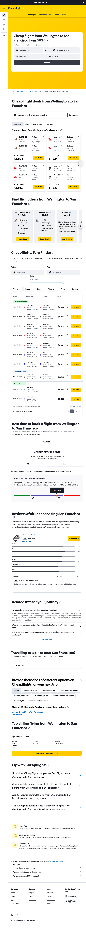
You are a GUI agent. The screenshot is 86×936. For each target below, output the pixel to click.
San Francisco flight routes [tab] (38, 701)
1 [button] (71, 411)
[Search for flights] (4, 15)
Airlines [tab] (16, 690)
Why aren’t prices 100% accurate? (26, 876)
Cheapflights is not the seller (24, 868)
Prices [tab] (29, 464)
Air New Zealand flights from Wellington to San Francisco (27, 713)
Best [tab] (27, 124)
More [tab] (65, 464)
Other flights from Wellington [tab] (63, 695)
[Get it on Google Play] (71, 896)
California (36, 91)
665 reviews (26, 541)
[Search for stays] (4, 20)
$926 (41, 40)
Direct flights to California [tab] (69, 690)
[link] (22, 239)
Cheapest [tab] (17, 124)
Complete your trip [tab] (48, 690)
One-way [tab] (49, 124)
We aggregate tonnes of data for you (27, 872)
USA (30, 91)
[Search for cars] (4, 24)
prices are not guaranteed (56, 861)
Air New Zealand (28, 535)
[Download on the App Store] (71, 901)
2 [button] (76, 411)
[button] (83, 2)
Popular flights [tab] (19, 701)
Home (13, 91)
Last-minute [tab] (37, 124)
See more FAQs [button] (47, 639)
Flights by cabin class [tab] (21, 695)
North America (21, 91)
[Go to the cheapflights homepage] (16, 8)
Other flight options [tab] (41, 695)
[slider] (64, 282)
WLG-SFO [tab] (46, 442)
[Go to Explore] (4, 29)
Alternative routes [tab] (30, 690)
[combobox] (40, 45)
